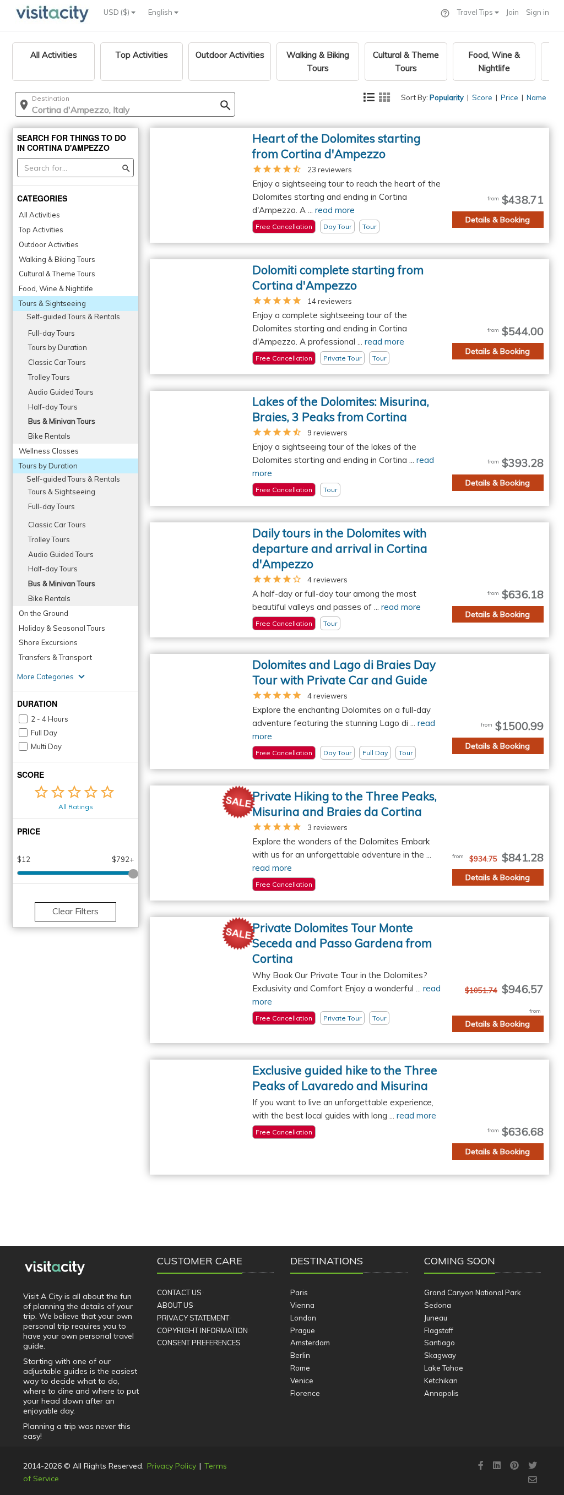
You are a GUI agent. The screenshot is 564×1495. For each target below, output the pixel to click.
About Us (175, 1305)
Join (512, 12)
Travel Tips (476, 12)
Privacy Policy (171, 1466)
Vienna (302, 1305)
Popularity (447, 97)
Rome (300, 1367)
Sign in (537, 12)
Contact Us (179, 1292)
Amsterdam (310, 1342)
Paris (299, 1292)
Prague (302, 1330)
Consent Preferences (199, 1342)
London (303, 1317)
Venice (301, 1380)
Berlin (300, 1355)
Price (509, 97)
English (161, 12)
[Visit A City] (54, 1268)
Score (482, 97)
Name (536, 97)
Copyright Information (202, 1330)
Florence (305, 1393)
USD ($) (117, 12)
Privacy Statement (193, 1317)
